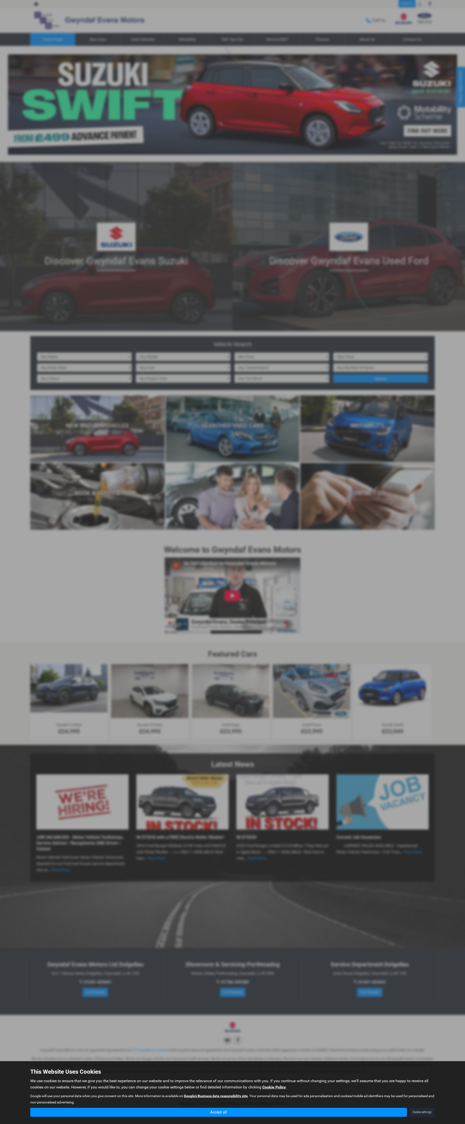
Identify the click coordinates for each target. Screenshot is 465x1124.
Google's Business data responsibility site (216, 1096)
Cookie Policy (274, 1087)
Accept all (218, 1112)
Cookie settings (422, 1112)
